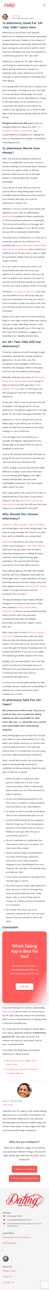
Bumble (6, 388)
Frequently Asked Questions (16, 1237)
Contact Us (8, 1282)
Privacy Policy (9, 1270)
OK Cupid (15, 388)
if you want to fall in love (24, 291)
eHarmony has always (35, 586)
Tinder (37, 385)
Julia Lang (16, 16)
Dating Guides (10, 1243)
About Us (7, 1276)
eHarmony (7, 216)
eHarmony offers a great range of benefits (23, 524)
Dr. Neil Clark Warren (34, 545)
